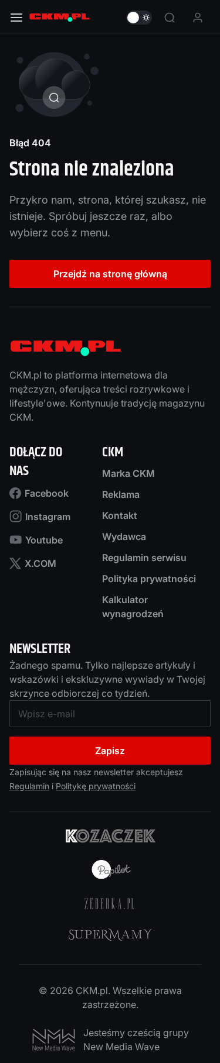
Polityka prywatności (149, 578)
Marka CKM (128, 473)
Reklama (121, 494)
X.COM (40, 563)
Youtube (44, 540)
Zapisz (110, 750)
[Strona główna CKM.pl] (59, 18)
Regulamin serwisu (144, 557)
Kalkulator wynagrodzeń (133, 607)
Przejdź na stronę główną (110, 274)
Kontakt (119, 515)
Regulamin (29, 786)
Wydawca (124, 536)
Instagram (47, 516)
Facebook (47, 493)
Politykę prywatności (96, 786)
